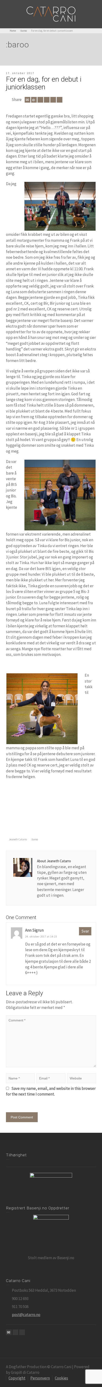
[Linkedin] (53, 100)
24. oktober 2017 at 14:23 (41, 936)
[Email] (27, 100)
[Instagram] (22, 1332)
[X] (34, 100)
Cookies (61, 1378)
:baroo (34, 839)
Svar (85, 931)
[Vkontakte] (59, 100)
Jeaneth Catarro (18, 839)
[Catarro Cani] (51, 13)
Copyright (17, 1378)
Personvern (40, 1378)
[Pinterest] (47, 100)
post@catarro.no (26, 1314)
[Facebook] (40, 100)
